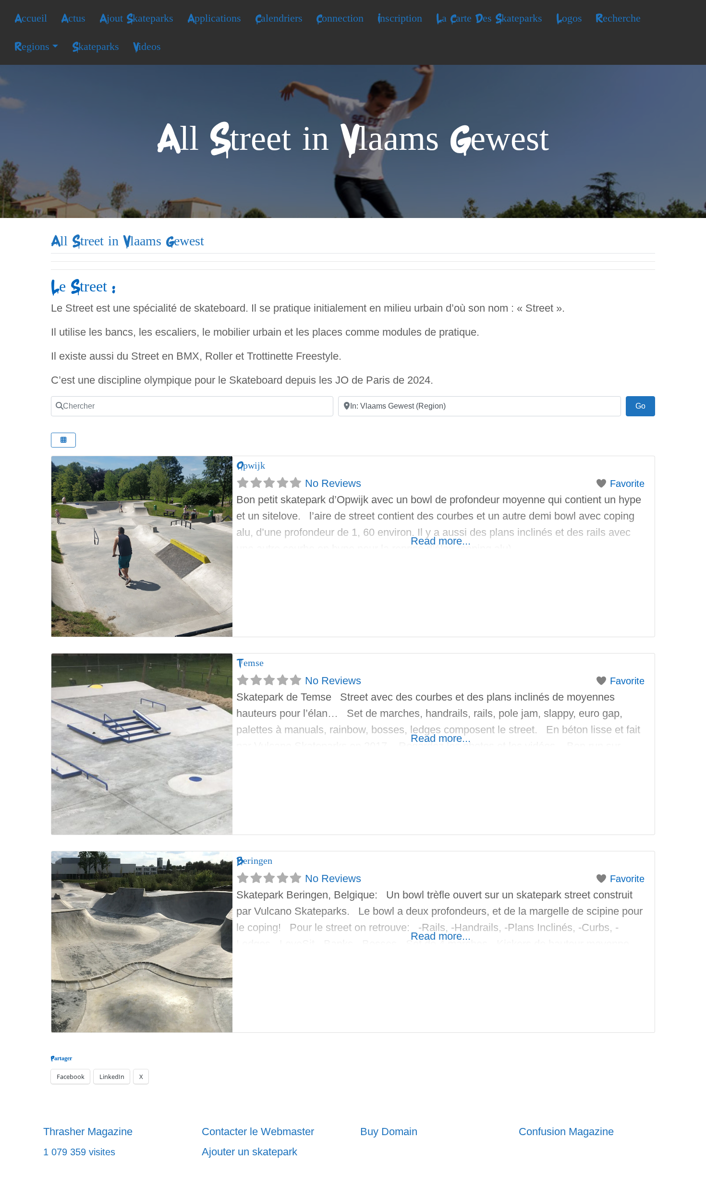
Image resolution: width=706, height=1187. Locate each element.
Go (645, 405)
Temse (250, 663)
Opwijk (250, 465)
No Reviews (333, 483)
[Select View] (63, 440)
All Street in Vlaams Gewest (127, 241)
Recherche (618, 18)
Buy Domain (388, 1132)
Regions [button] (31, 46)
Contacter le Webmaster (258, 1132)
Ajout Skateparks (136, 18)
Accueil (30, 18)
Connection (340, 18)
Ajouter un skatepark (249, 1152)
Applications (214, 18)
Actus (73, 18)
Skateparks (95, 46)
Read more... (441, 541)
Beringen (254, 861)
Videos (147, 46)
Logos (569, 18)
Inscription (399, 18)
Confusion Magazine (566, 1132)
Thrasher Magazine (88, 1132)
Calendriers (279, 18)
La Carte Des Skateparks (489, 18)
